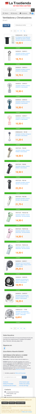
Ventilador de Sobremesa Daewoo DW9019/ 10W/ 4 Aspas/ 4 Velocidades (22, 297)
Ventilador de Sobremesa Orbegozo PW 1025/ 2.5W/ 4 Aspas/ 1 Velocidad (23, 313)
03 (21, 31)
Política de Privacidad (20, 369)
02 (18, 31)
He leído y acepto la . (15, 373)
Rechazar (12, 402)
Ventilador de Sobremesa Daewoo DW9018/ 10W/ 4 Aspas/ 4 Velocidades (22, 281)
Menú (6, 13)
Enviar (24, 377)
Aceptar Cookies (20, 402)
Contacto (24, 13)
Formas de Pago (23, 385)
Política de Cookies (27, 412)
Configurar (4, 402)
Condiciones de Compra (9, 385)
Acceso (14, 13)
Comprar (18, 48)
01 (15, 31)
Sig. (24, 31)
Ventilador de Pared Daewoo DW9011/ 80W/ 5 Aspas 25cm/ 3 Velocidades (23, 264)
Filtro (5, 25)
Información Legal (24, 382)
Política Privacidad (8, 383)
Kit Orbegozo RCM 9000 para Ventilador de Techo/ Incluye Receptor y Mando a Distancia (23, 39)
